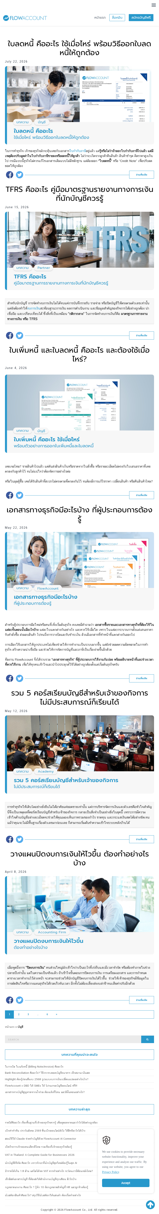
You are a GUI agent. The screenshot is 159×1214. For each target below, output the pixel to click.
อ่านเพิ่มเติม (141, 174)
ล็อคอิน (117, 17)
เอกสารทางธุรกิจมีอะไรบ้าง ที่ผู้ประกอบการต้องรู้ (79, 514)
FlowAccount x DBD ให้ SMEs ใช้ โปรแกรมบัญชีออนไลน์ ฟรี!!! (41, 1085)
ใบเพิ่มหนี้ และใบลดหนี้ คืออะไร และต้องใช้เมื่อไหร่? (79, 355)
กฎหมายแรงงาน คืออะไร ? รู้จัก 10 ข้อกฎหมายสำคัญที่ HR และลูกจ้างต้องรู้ (46, 1187)
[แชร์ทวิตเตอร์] (19, 175)
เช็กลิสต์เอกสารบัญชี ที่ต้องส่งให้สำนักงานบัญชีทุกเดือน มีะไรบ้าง (40, 1179)
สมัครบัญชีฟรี (141, 17)
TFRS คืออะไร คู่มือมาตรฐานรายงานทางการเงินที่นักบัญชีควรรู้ (79, 194)
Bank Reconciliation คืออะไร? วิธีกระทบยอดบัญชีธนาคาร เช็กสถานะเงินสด (47, 1072)
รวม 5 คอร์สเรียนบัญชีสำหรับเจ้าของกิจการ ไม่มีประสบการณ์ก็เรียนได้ (79, 697)
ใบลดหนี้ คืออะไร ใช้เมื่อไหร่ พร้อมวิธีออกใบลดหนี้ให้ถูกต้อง (79, 48)
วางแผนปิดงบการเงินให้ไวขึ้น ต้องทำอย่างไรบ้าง (79, 858)
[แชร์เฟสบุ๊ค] (9, 175)
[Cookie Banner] (126, 1160)
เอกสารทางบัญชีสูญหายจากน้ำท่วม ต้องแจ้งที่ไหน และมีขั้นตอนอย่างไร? (45, 1092)
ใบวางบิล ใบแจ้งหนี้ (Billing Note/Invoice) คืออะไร (34, 1066)
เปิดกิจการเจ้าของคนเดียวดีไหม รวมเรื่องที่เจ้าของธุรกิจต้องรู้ (38, 1146)
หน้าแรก (100, 17)
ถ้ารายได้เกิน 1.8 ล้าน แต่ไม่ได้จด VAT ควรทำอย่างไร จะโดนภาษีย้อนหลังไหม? (49, 1171)
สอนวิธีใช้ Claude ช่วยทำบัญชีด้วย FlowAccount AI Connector (40, 1138)
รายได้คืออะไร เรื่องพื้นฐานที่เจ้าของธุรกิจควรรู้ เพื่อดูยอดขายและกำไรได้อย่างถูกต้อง (51, 1122)
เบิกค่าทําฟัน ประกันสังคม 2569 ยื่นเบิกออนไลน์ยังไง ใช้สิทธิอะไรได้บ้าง (45, 1130)
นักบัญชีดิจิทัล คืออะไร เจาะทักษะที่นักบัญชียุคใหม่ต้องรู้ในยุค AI (41, 1162)
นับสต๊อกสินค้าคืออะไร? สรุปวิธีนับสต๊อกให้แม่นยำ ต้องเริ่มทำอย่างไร (43, 1195)
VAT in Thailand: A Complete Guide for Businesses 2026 (40, 1154)
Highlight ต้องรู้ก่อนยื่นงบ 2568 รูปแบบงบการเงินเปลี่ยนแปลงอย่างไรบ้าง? (46, 1079)
